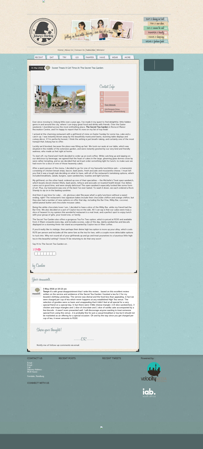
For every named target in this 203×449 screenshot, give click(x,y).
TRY (64, 57)
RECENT (39, 57)
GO (77, 57)
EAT (52, 57)
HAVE (102, 57)
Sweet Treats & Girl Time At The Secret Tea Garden (77, 68)
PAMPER (90, 57)
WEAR (115, 57)
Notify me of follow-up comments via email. (58, 345)
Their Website (110, 105)
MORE (127, 57)
